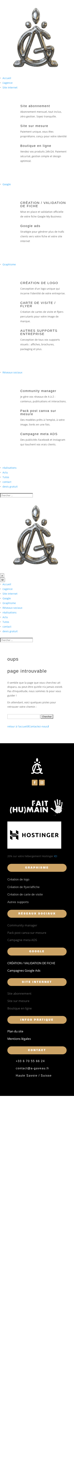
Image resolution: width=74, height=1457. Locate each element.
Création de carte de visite (25, 894)
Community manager (38, 391)
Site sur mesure (34, 126)
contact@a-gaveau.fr (32, 1068)
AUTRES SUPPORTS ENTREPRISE (38, 332)
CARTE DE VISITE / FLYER (38, 304)
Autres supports (18, 902)
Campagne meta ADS (39, 434)
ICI (55, 856)
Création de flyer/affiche (23, 887)
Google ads (30, 226)
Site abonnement (35, 106)
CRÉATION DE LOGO (39, 283)
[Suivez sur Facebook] (35, 782)
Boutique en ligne (35, 146)
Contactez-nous (39, 726)
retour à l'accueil (18, 726)
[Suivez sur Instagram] (42, 782)
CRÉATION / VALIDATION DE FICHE (43, 204)
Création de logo (18, 879)
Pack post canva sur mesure (38, 412)
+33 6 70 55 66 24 (30, 1061)
